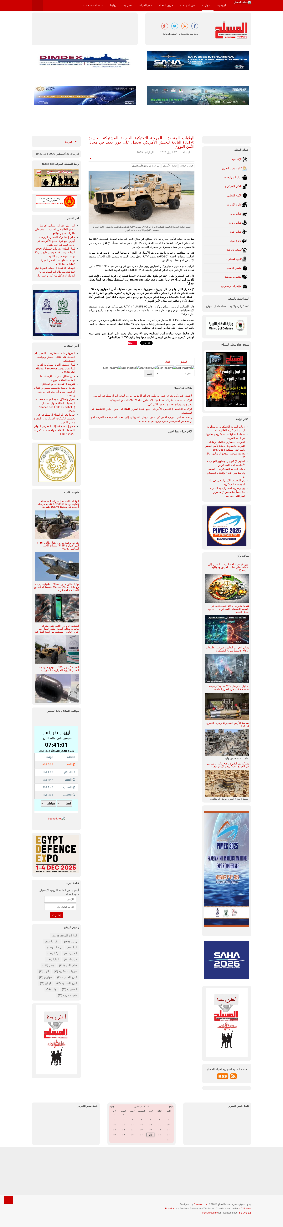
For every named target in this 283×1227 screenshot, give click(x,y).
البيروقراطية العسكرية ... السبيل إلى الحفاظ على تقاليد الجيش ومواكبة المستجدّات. (228, 567)
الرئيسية (222, 5)
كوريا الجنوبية (69, 977)
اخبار (207, 5)
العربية (69, 141)
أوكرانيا (55, 941)
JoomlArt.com (201, 1204)
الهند (46, 971)
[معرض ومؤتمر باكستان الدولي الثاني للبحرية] (226, 525)
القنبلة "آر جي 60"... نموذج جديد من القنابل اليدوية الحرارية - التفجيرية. (59, 669)
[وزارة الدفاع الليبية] (226, 325)
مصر (51, 965)
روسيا (73, 941)
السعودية (72, 989)
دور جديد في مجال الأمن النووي (146, 166)
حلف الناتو (71, 965)
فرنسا (73, 959)
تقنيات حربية (70, 995)
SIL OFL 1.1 (245, 1212)
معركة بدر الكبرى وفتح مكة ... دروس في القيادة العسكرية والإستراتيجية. (228, 765)
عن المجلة (188, 5)
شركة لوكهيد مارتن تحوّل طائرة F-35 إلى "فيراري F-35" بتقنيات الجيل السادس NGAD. (58, 545)
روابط (113, 5)
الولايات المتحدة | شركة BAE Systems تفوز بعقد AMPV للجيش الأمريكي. (151, 400)
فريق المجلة (166, 5)
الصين (73, 953)
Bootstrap (170, 1208)
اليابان (48, 983)
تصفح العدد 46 (237, 404)
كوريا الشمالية (69, 983)
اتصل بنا (127, 5)
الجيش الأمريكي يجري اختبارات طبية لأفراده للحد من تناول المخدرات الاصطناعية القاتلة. (143, 395)
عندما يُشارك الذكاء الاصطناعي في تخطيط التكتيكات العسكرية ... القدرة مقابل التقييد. (228, 608)
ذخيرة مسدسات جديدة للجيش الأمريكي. (170, 404)
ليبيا (75, 947)
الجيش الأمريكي (170, 166)
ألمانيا (56, 959)
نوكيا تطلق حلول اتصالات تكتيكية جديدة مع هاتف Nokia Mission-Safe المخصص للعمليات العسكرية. (56, 587)
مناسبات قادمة (94, 5)
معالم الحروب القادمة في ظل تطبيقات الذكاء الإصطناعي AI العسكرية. (227, 649)
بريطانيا (58, 947)
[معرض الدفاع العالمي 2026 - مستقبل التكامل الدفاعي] (85, 95)
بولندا (54, 989)
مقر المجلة (145, 5)
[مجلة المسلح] (242, 2)
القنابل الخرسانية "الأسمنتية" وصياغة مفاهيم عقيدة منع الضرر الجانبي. (229, 688)
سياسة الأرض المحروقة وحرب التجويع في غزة (227, 724)
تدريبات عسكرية (68, 971)
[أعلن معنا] (56, 1039)
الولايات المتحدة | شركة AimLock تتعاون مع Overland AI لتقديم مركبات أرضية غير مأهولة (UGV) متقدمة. (58, 504)
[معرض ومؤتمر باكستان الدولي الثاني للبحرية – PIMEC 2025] (56, 312)
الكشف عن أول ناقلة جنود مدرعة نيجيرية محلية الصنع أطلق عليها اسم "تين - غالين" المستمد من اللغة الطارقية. (56, 628)
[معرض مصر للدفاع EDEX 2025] (56, 854)
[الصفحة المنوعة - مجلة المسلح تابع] (56, 177)
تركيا (56, 953)
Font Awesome (210, 1212)
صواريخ (48, 977)
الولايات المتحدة (186, 166)
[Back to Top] (8, 1200)
